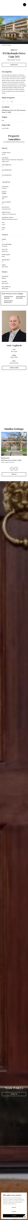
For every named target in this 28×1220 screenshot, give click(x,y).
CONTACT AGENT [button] (14, 367)
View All (14, 474)
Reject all (14, 1207)
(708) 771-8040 (14, 357)
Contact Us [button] (14, 1094)
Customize (14, 1211)
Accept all (14, 1215)
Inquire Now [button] (14, 64)
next (16, 469)
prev (12, 469)
